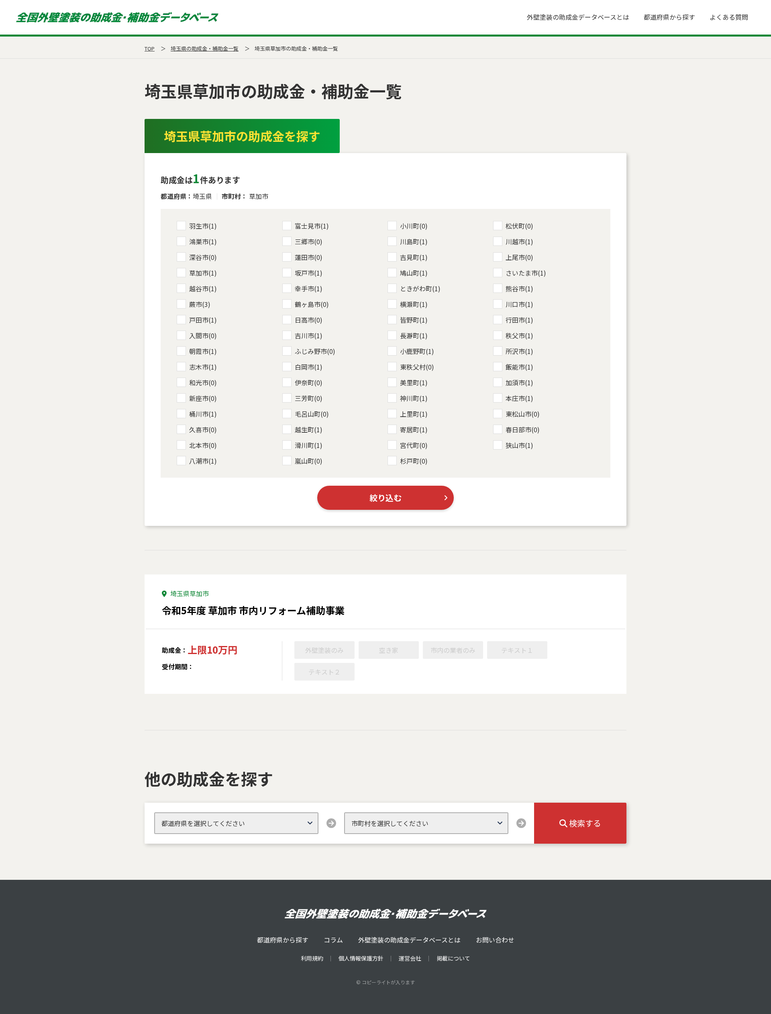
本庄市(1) (519, 398)
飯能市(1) (519, 367)
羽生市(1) (203, 226)
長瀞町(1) (414, 335)
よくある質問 (729, 17)
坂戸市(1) (308, 273)
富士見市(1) (312, 226)
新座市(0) (203, 398)
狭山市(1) (519, 445)
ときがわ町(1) (420, 288)
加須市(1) (519, 382)
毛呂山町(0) (312, 414)
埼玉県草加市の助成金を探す (242, 136)
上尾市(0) (519, 257)
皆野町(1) (414, 320)
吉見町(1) (414, 257)
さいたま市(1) (526, 273)
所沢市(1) (519, 351)
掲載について (453, 958)
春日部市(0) (523, 429)
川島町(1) (414, 241)
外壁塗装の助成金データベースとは (578, 17)
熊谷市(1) (519, 288)
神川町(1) (414, 398)
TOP (150, 48)
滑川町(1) (308, 445)
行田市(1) (519, 320)
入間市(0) (203, 335)
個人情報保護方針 (361, 958)
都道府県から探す (669, 17)
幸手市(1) (308, 288)
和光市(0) (203, 382)
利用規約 (312, 958)
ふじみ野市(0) (315, 351)
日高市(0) (308, 320)
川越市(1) (519, 241)
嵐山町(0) (308, 461)
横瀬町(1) (414, 304)
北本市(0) (203, 445)
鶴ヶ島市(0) (312, 304)
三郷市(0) (308, 241)
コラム (333, 939)
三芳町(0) (308, 398)
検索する (584, 823)
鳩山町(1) (414, 273)
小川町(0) (414, 226)
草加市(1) (203, 273)
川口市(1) (519, 304)
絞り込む (385, 497)
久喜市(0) (203, 429)
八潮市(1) (203, 461)
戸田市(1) (203, 320)
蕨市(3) (199, 304)
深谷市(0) (203, 257)
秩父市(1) (519, 335)
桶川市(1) (203, 414)
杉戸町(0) (414, 461)
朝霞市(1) (203, 351)
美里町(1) (414, 382)
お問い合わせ (495, 939)
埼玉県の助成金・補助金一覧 (205, 48)
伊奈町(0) (308, 382)
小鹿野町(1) (417, 351)
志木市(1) (203, 367)
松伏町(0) (519, 226)
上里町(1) (414, 414)
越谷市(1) (203, 288)
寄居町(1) (414, 429)
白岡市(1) (308, 367)
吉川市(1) (308, 335)
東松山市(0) (523, 414)
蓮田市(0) (308, 257)
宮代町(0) (414, 445)
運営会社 (410, 958)
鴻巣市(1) (203, 241)
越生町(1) (308, 429)
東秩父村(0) (417, 367)
